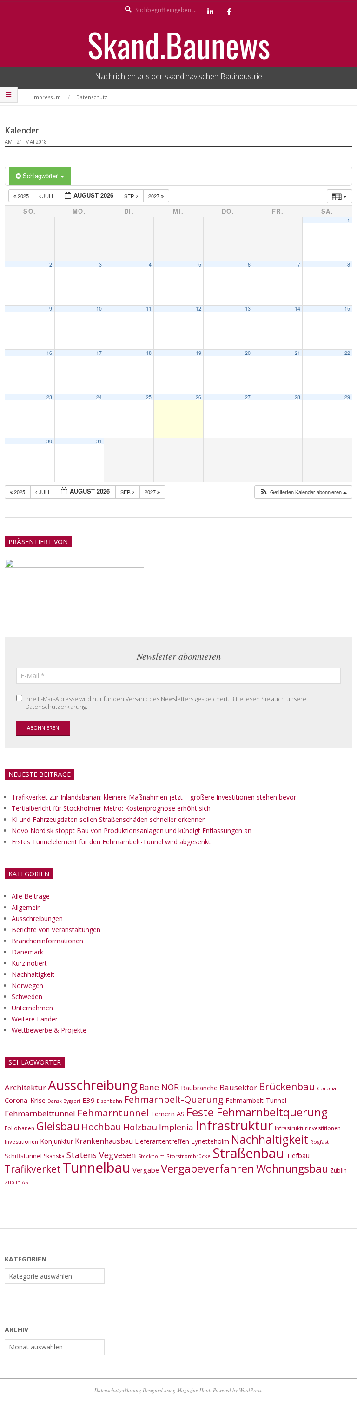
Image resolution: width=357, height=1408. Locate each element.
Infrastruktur (234, 1125)
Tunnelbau (97, 1167)
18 (149, 352)
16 (49, 352)
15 (347, 308)
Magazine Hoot (193, 1390)
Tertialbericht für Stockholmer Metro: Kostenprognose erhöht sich (111, 808)
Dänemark (27, 952)
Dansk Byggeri (63, 1101)
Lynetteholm (210, 1141)
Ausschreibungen (37, 918)
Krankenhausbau (104, 1141)
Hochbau (101, 1127)
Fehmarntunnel (113, 1112)
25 (149, 397)
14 (297, 308)
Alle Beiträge (31, 896)
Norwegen (27, 985)
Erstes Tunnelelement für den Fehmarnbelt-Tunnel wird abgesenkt (111, 841)
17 (99, 352)
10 (99, 308)
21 (297, 352)
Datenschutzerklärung (117, 1390)
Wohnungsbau (292, 1168)
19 (198, 352)
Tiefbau (298, 1155)
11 (149, 308)
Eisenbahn (109, 1100)
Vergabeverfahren (207, 1168)
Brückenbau (287, 1086)
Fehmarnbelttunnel (40, 1113)
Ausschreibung (93, 1085)
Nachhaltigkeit (33, 974)
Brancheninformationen (47, 940)
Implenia (176, 1127)
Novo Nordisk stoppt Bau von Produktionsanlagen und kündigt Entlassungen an (131, 830)
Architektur (25, 1087)
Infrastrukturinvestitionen (308, 1128)
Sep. (130, 196)
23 (49, 397)
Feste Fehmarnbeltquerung (257, 1112)
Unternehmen (32, 1007)
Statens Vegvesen (101, 1155)
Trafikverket (33, 1168)
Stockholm (151, 1156)
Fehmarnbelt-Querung (174, 1099)
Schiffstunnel (23, 1156)
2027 (154, 196)
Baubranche (199, 1087)
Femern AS (168, 1113)
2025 (23, 196)
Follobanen (19, 1128)
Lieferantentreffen (162, 1141)
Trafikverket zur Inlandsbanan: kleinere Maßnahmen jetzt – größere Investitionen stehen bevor (154, 797)
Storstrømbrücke (188, 1156)
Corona (326, 1088)
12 (198, 308)
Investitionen (21, 1142)
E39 (88, 1100)
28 (297, 397)
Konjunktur (56, 1141)
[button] (303, 492)
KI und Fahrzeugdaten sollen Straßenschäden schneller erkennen (109, 819)
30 (49, 441)
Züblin (338, 1170)
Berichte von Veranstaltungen (56, 929)
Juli (47, 196)
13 (248, 308)
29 (347, 397)
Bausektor (238, 1087)
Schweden (27, 996)
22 (347, 352)
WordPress (250, 1390)
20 (248, 352)
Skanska (54, 1156)
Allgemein (26, 907)
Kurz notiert (29, 963)
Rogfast (319, 1141)
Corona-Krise (25, 1100)
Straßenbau (248, 1153)
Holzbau (140, 1127)
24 (99, 397)
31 (99, 441)
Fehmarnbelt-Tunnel (255, 1100)
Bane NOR (159, 1087)
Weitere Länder (35, 1018)
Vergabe (145, 1169)
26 (198, 397)
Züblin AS (16, 1182)
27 (248, 397)
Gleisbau (57, 1126)
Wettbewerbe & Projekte (49, 1030)
